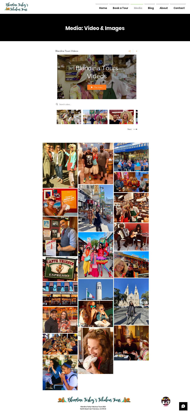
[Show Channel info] (135, 51)
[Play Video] (69, 117)
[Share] (129, 51)
